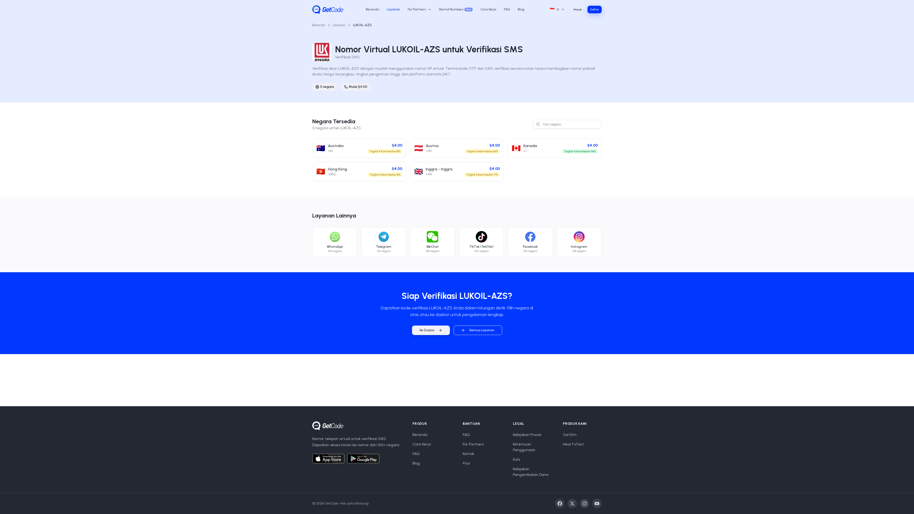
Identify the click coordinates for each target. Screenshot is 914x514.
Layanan (393, 9)
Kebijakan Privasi (527, 434)
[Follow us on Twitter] (572, 503)
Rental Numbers (455, 9)
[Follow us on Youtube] (597, 503)
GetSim (569, 434)
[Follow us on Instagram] (584, 503)
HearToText (573, 444)
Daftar (594, 9)
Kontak (468, 453)
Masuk (577, 9)
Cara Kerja (488, 9)
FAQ (507, 9)
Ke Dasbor (427, 330)
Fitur (466, 463)
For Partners (473, 444)
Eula (516, 459)
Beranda (372, 9)
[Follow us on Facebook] (560, 503)
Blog (521, 9)
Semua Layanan (481, 330)
